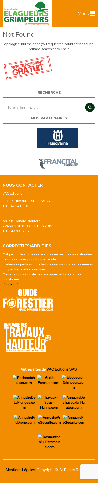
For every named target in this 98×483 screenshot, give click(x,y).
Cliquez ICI (11, 284)
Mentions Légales (20, 469)
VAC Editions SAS (62, 369)
